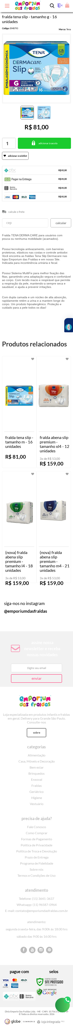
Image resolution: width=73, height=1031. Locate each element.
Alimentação (36, 755)
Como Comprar (36, 833)
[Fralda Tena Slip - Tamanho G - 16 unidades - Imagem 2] (44, 112)
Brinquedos (36, 773)
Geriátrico (36, 791)
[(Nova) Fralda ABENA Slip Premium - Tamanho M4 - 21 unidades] (54, 527)
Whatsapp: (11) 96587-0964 (37, 904)
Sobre (36, 732)
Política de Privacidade (36, 845)
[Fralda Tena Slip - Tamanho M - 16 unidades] (19, 412)
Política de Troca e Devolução (36, 851)
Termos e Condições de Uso (36, 875)
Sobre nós (36, 869)
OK (60, 222)
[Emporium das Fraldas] (36, 700)
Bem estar (37, 767)
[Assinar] (36, 678)
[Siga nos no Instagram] (41, 950)
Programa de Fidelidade (36, 863)
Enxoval (36, 779)
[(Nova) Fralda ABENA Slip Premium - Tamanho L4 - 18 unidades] (19, 527)
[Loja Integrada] (51, 1022)
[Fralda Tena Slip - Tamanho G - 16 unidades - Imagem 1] (27, 112)
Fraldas (36, 785)
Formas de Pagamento (36, 839)
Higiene (36, 798)
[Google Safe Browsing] (46, 991)
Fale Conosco (36, 827)
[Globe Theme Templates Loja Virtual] (20, 1021)
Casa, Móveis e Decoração (36, 761)
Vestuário (36, 804)
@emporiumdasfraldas (25, 610)
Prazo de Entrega (36, 857)
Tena (68, 29)
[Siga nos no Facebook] (23, 950)
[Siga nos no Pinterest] (49, 950)
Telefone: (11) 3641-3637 (36, 898)
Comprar (44, 143)
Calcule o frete (16, 211)
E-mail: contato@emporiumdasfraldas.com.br (36, 911)
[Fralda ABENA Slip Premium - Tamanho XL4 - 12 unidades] (54, 412)
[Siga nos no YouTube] (32, 950)
